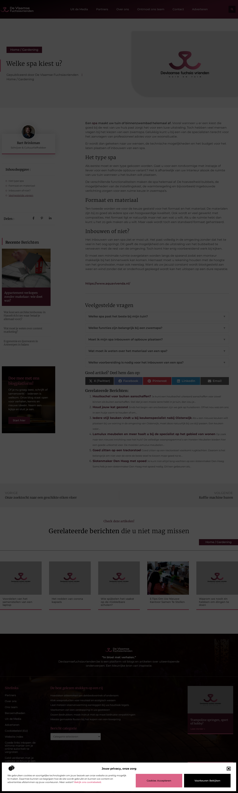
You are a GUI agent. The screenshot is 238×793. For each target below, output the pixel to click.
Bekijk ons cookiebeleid (87, 782)
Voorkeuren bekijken (207, 780)
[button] (229, 769)
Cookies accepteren (159, 780)
